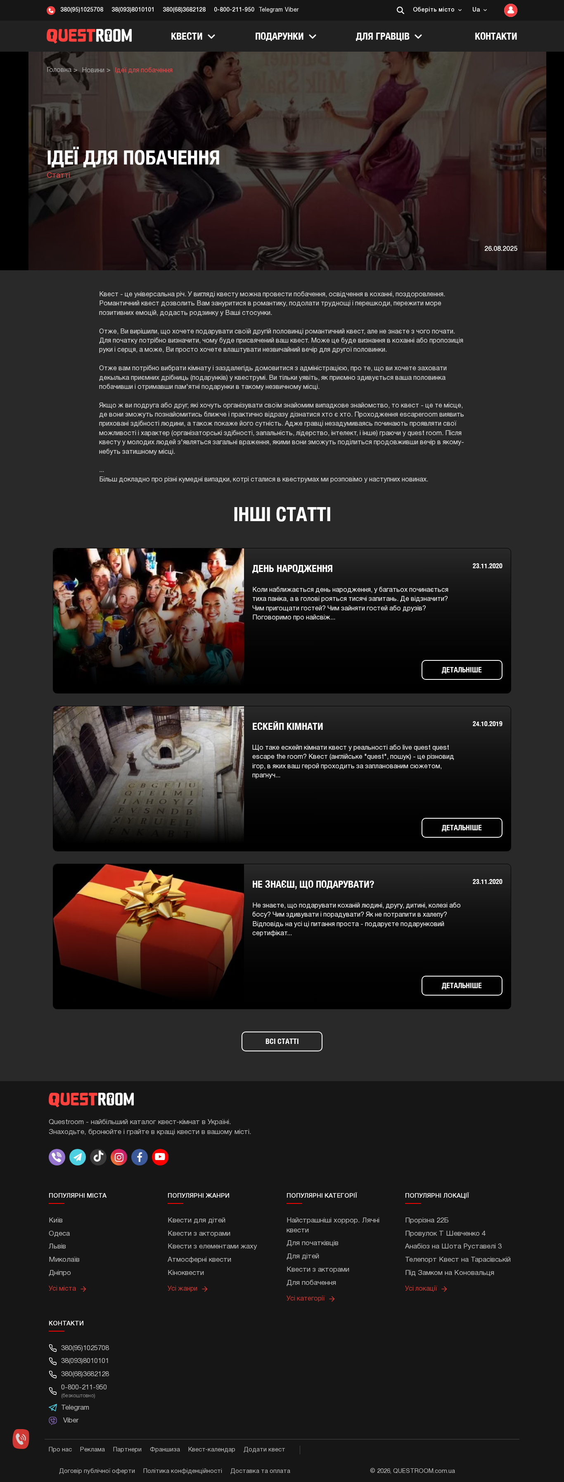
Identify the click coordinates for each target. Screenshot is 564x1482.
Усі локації (421, 1289)
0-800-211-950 (234, 10)
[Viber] (58, 1157)
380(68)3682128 (184, 10)
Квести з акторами (199, 1234)
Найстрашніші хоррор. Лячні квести (333, 1226)
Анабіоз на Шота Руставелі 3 (453, 1247)
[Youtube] (160, 1157)
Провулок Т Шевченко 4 (445, 1234)
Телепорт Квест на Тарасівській (458, 1260)
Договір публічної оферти (97, 1471)
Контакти (496, 36)
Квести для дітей (196, 1221)
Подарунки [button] (280, 36)
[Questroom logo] (89, 36)
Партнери (127, 1450)
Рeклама (92, 1450)
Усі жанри (182, 1289)
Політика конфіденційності (182, 1471)
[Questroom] (282, 1099)
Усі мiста (62, 1289)
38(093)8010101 (132, 10)
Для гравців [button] (384, 36)
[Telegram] (77, 1157)
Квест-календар (211, 1450)
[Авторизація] (508, 10)
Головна (59, 70)
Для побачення (311, 1283)
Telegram (270, 10)
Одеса (59, 1234)
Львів (57, 1247)
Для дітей (303, 1256)
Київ (56, 1221)
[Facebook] (139, 1157)
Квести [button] (188, 36)
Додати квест (264, 1450)
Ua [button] (476, 10)
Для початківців (313, 1243)
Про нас (60, 1450)
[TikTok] (98, 1157)
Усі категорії (306, 1299)
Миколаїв (64, 1260)
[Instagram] (119, 1157)
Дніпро (60, 1273)
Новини (93, 71)
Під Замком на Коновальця (449, 1273)
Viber (292, 10)
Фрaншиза (165, 1450)
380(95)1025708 (81, 10)
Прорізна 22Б (427, 1221)
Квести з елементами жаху (212, 1247)
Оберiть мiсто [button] (434, 10)
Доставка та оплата (260, 1471)
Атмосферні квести (199, 1260)
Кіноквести (186, 1273)
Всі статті (282, 1041)
